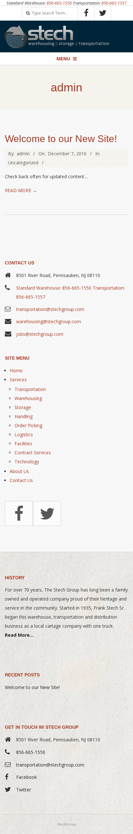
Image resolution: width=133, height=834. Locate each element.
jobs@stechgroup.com (39, 334)
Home (16, 370)
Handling (24, 416)
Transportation (30, 389)
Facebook (26, 777)
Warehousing (28, 398)
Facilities (23, 443)
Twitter (23, 790)
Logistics (24, 434)
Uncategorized (23, 163)
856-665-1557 (114, 3)
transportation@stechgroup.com (50, 309)
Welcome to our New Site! (61, 138)
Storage (23, 407)
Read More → (21, 190)
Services (18, 379)
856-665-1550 (59, 3)
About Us (19, 471)
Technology (27, 461)
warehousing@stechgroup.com (48, 321)
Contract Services (33, 452)
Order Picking (28, 425)
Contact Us (21, 480)
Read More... (19, 635)
